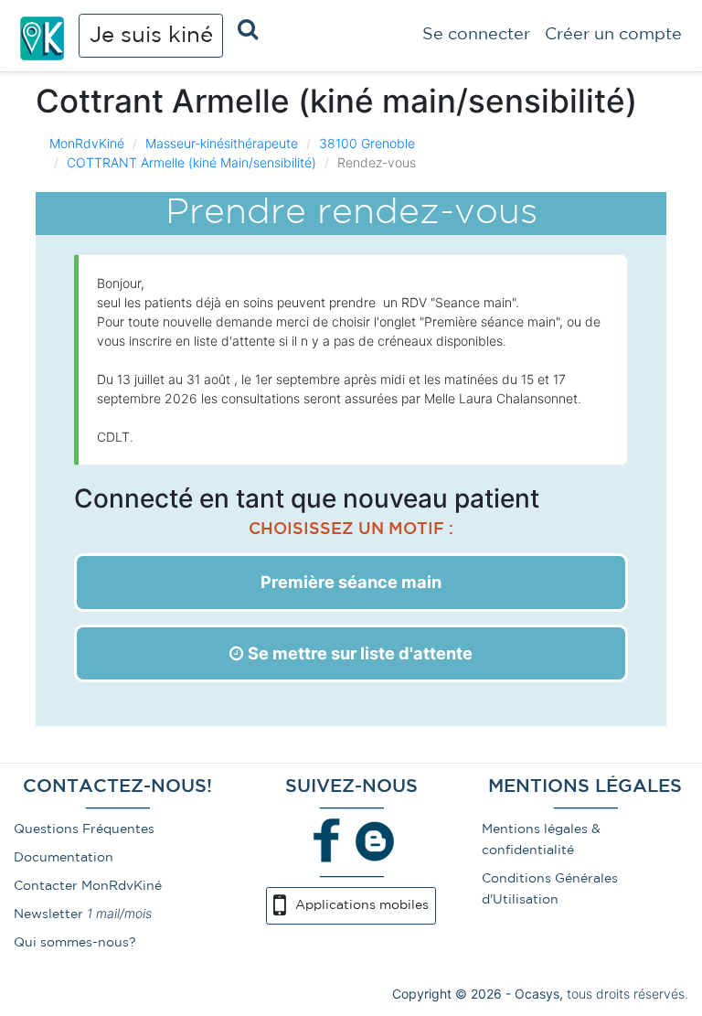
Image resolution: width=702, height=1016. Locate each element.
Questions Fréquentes (84, 829)
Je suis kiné (151, 36)
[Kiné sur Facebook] (327, 840)
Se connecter (476, 34)
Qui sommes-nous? (75, 942)
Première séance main (351, 582)
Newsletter (48, 914)
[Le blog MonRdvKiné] (375, 840)
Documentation (63, 857)
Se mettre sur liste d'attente (358, 653)
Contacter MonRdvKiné (88, 886)
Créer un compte (613, 34)
